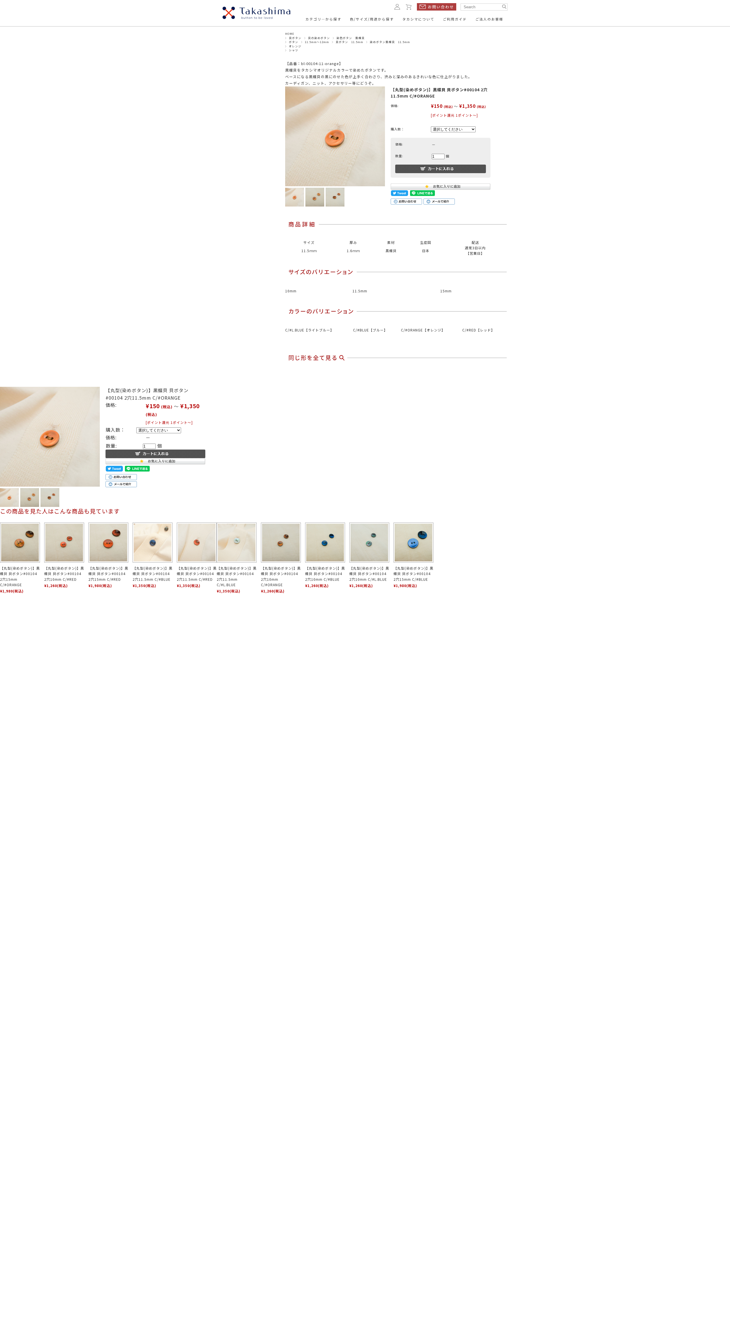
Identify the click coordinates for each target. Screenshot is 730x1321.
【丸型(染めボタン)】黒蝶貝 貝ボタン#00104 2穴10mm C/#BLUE (325, 573)
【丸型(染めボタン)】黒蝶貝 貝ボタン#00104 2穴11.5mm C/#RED (197, 573)
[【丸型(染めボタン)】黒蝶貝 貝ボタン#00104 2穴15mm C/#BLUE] (413, 543)
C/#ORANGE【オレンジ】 (423, 329)
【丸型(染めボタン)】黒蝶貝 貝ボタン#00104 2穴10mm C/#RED (64, 573)
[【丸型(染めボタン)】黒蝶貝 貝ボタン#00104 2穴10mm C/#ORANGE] (281, 543)
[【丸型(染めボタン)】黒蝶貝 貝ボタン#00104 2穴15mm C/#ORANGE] (20, 543)
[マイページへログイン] (397, 6)
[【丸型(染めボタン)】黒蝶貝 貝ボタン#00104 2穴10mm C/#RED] (64, 543)
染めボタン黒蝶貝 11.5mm (390, 42)
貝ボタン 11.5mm (349, 42)
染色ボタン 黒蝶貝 (350, 38)
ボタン (293, 42)
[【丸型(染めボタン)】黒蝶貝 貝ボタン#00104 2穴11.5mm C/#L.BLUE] (237, 543)
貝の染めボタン (319, 38)
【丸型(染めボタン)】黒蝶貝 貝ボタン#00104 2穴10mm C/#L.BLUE (369, 573)
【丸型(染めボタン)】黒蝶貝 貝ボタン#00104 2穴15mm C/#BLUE (413, 573)
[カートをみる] (409, 6)
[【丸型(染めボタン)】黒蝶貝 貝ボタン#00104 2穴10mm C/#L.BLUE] (369, 543)
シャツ (293, 50)
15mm (446, 290)
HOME (289, 34)
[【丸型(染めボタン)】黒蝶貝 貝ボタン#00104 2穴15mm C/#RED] (108, 543)
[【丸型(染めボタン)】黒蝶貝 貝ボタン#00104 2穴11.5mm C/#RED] (197, 543)
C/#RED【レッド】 (478, 329)
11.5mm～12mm (317, 42)
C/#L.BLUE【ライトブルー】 (309, 329)
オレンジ (295, 46)
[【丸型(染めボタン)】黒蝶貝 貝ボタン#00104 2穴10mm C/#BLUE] (325, 543)
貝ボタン (295, 38)
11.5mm (359, 290)
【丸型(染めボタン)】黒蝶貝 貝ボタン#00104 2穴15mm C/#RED (108, 573)
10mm (291, 290)
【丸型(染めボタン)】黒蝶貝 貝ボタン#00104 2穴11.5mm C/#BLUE (153, 573)
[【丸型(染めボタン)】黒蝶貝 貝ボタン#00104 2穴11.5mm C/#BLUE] (153, 543)
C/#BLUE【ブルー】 (370, 329)
